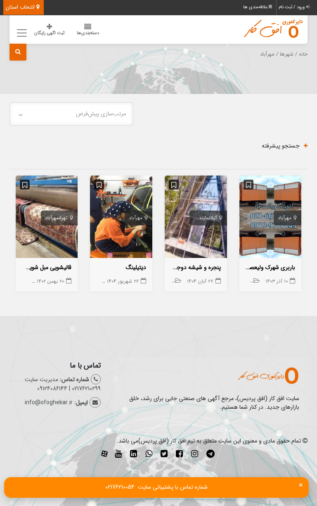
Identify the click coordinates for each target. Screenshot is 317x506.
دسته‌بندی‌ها (88, 33)
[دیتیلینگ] (121, 218)
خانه (303, 54)
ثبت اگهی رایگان (49, 33)
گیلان (213, 218)
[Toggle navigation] (21, 33)
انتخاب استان (21, 7)
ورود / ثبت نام (292, 7)
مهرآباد (284, 218)
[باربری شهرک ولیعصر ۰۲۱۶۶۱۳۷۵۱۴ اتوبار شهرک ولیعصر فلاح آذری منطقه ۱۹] (270, 218)
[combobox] (71, 114)
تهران (63, 218)
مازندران (201, 218)
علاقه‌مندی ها (256, 7)
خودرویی (242, 281)
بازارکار (17, 281)
